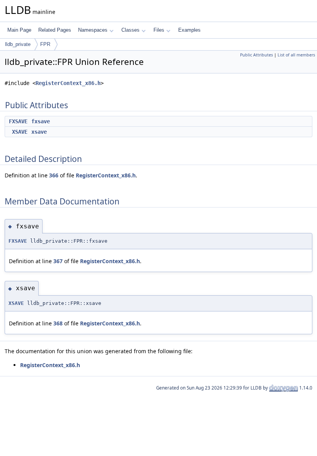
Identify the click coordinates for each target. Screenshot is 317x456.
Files (158, 30)
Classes (130, 30)
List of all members (296, 55)
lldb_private (18, 44)
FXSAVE (18, 121)
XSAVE (19, 132)
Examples (189, 30)
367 (58, 261)
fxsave (40, 121)
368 (58, 323)
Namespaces (92, 30)
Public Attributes (256, 55)
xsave (39, 132)
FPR (45, 44)
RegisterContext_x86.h (68, 83)
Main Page (19, 30)
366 (53, 175)
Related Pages (54, 30)
